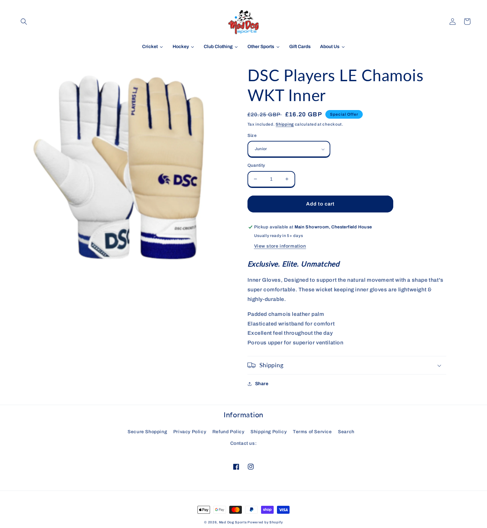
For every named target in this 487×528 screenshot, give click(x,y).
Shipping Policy (268, 431)
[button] (24, 21)
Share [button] (262, 383)
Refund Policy (228, 431)
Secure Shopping (147, 431)
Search (346, 431)
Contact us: (243, 443)
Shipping (285, 124)
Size (252, 135)
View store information (280, 246)
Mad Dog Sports (233, 522)
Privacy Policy (189, 431)
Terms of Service (312, 431)
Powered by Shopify (265, 522)
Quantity (256, 165)
